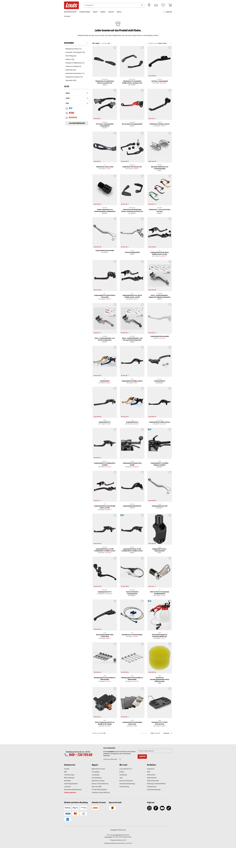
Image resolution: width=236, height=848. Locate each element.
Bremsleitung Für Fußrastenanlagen (132, 634)
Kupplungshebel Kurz (132, 422)
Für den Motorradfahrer (99, 789)
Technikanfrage (69, 775)
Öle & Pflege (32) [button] (71, 56)
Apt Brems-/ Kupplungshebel (159, 81)
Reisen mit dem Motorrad (100, 784)
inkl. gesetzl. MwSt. (117, 835)
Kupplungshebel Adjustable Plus (132, 506)
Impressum (150, 769)
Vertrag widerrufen (70, 792)
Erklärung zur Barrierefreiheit (156, 784)
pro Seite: (105, 43)
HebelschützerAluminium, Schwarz (160, 124)
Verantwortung (124, 786)
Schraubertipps (97, 778)
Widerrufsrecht (152, 778)
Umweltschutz (151, 786)
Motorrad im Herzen (98, 781)
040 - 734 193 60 (80, 755)
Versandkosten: (108, 837)
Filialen (121, 772)
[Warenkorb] (170, 5)
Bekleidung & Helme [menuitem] (70, 12)
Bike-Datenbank (69, 778)
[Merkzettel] (163, 5)
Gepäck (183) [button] (70, 59)
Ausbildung (123, 775)
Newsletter (67, 781)
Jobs (121, 778)
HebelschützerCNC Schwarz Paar (132, 167)
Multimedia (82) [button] (71, 70)
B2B (65, 772)
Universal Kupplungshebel (132, 252)
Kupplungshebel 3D (159, 381)
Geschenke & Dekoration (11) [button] (75, 73)
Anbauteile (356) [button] (71, 80)
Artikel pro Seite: (97, 733)
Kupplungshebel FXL (105, 422)
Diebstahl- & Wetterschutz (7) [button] (75, 63)
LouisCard (67, 786)
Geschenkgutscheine (71, 784)
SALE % (72, 112)
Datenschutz (151, 775)
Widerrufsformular (153, 781)
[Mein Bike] (156, 5)
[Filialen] (149, 5)
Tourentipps (95, 772)
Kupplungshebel (104, 381)
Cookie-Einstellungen (154, 789)
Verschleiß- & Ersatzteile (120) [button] (75, 52)
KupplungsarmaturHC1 (105, 592)
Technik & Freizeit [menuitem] (84, 12)
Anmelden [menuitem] (169, 12)
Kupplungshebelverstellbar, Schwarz (132, 381)
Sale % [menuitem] (95, 12)
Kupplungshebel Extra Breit (159, 506)
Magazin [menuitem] (111, 12)
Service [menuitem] (119, 12)
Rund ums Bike (96, 786)
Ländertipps (95, 775)
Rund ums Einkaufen (126, 781)
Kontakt (66, 769)
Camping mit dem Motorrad (101, 792)
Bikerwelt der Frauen (98, 769)
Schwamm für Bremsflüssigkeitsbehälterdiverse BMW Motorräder (159, 679)
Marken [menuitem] (102, 12)
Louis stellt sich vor (125, 769)
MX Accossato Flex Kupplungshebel (132, 124)
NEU (71, 108)
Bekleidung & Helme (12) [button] (74, 49)
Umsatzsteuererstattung (127, 784)
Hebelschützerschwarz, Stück (104, 167)
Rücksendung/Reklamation (73, 789)
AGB (148, 772)
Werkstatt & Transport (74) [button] (74, 77)
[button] (142, 5)
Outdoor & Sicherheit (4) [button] (73, 66)
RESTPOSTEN (73, 117)
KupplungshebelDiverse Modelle (105, 250)
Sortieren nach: (153, 43)
